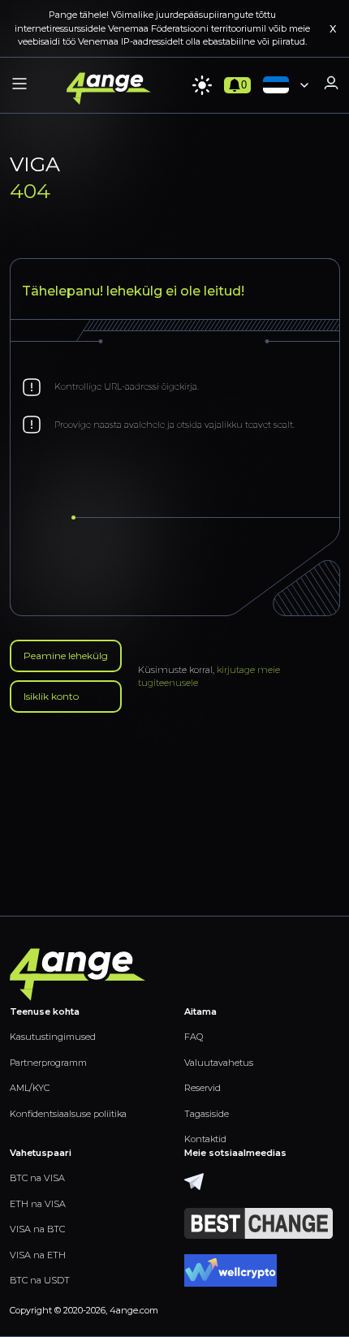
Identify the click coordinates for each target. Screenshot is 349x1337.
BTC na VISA (37, 1178)
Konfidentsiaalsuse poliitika (68, 1113)
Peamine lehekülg (66, 655)
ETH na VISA (38, 1204)
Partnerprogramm (48, 1062)
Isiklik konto (51, 696)
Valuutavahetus (218, 1062)
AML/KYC (30, 1087)
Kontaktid (205, 1139)
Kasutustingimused (53, 1036)
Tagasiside (206, 1113)
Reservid (202, 1087)
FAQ (193, 1036)
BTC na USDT (40, 1280)
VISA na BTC (37, 1229)
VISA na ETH (38, 1255)
